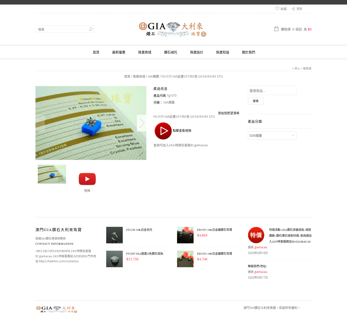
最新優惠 (118, 52)
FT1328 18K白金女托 (139, 230)
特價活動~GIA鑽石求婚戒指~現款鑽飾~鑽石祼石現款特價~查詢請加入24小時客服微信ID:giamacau (290, 235)
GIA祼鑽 (153, 76)
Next (141, 123)
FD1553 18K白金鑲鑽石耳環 (214, 230)
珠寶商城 (144, 52)
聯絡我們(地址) (257, 266)
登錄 (299, 9)
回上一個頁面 (303, 68)
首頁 (96, 52)
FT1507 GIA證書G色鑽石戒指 (144, 253)
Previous (40, 123)
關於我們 (248, 52)
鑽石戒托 (170, 52)
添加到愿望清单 (228, 113)
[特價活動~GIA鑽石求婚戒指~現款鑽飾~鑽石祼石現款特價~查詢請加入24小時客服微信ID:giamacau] (256, 235)
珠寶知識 (222, 52)
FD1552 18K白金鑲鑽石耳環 (214, 253)
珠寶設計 (196, 52)
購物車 (296, 29)
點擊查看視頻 (182, 131)
